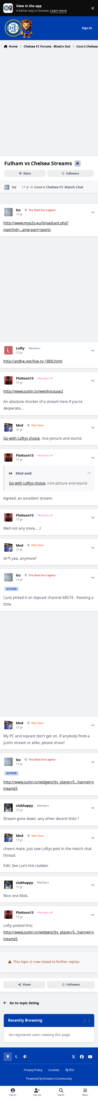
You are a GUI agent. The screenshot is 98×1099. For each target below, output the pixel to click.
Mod (19, 425)
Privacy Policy (33, 1070)
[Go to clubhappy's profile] (8, 807)
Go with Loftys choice (21, 438)
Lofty (20, 348)
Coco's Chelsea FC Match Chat (58, 187)
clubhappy (24, 805)
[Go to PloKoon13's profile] (8, 380)
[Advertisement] (49, 102)
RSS (71, 1070)
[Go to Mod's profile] (8, 427)
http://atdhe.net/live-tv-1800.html (32, 361)
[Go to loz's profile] (6, 187)
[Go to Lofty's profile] (8, 350)
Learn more (9, 8)
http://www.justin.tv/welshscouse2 (33, 391)
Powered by (49, 1079)
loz (14, 187)
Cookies (53, 1070)
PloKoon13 (25, 378)
